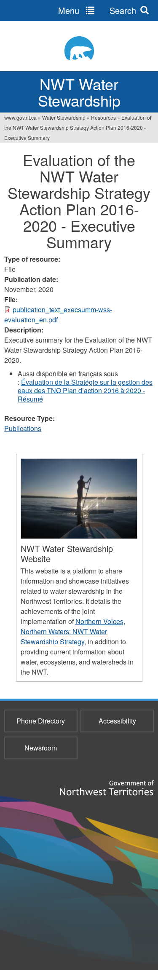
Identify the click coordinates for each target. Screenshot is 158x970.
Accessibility (117, 721)
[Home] (79, 48)
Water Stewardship (64, 117)
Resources (103, 117)
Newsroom (40, 748)
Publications (22, 428)
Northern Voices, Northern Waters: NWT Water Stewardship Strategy (73, 631)
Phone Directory (40, 721)
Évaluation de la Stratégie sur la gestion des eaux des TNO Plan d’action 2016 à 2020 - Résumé (85, 390)
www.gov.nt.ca (20, 117)
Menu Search (97, 10)
